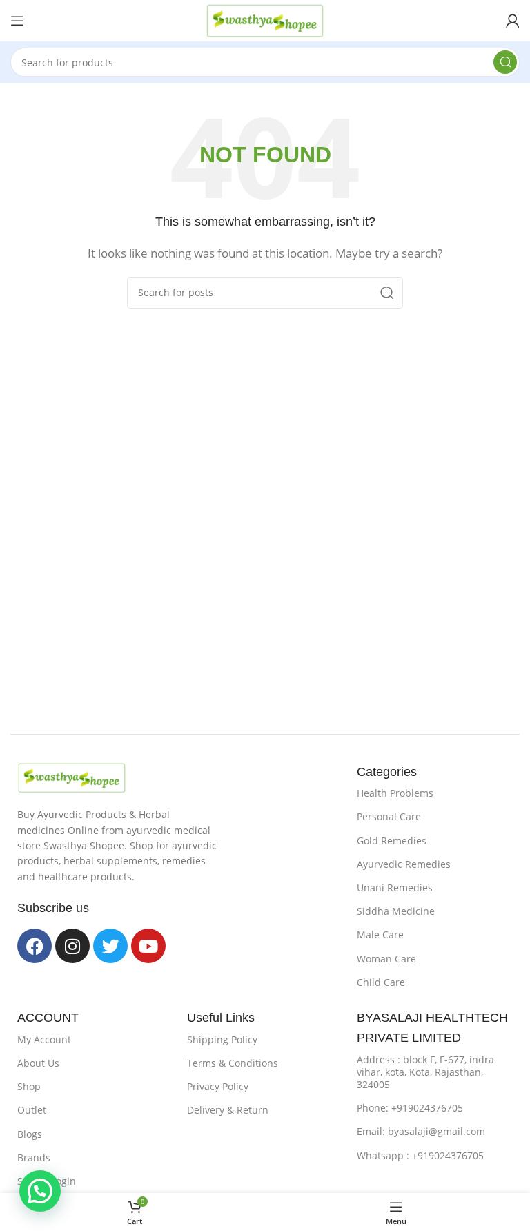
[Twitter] (110, 946)
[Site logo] (265, 19)
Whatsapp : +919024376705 (420, 1155)
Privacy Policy (217, 1086)
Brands (33, 1157)
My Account (44, 1039)
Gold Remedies (391, 840)
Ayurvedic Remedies (404, 864)
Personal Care (389, 816)
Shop (29, 1086)
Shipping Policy (222, 1039)
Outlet (31, 1109)
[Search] (505, 62)
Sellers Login (46, 1181)
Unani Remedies (395, 887)
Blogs (29, 1134)
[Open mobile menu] (17, 21)
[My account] (513, 21)
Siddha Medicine (396, 911)
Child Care (381, 982)
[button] (40, 1191)
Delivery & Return (227, 1109)
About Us (38, 1062)
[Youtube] (148, 946)
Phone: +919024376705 (410, 1107)
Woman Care (386, 958)
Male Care (380, 934)
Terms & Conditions (232, 1062)
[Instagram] (72, 946)
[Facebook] (34, 946)
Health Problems (395, 792)
